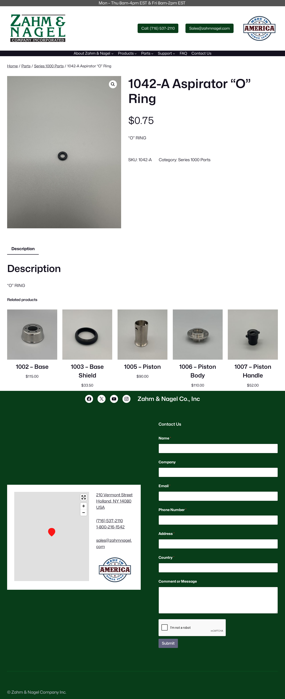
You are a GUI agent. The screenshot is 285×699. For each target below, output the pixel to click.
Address (167, 534)
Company (167, 462)
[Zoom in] (83, 506)
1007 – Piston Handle (252, 371)
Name (165, 438)
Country (166, 557)
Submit (168, 643)
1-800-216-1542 (110, 526)
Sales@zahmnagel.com (209, 28)
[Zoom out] (83, 512)
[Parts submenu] (152, 53)
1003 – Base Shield (87, 371)
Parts (26, 66)
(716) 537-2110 (109, 520)
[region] (51, 536)
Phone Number (172, 510)
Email (164, 486)
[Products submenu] (135, 53)
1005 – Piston (142, 366)
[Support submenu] (174, 53)
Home (12, 66)
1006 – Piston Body (197, 371)
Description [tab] (23, 248)
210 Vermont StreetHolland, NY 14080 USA (114, 501)
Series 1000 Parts (49, 66)
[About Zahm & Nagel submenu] (112, 53)
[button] (113, 84)
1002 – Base (32, 366)
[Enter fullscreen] (83, 497)
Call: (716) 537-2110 (158, 28)
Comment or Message (178, 581)
